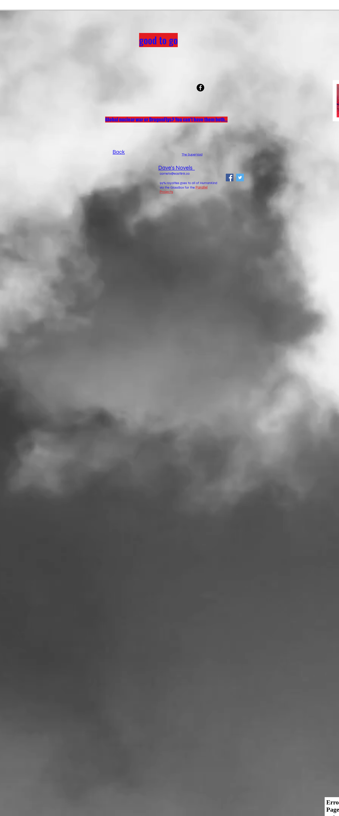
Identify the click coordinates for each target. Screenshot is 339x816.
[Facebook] (200, 87)
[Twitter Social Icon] (240, 177)
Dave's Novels (175, 167)
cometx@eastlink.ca (175, 174)
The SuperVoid (192, 154)
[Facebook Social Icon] (229, 177)
